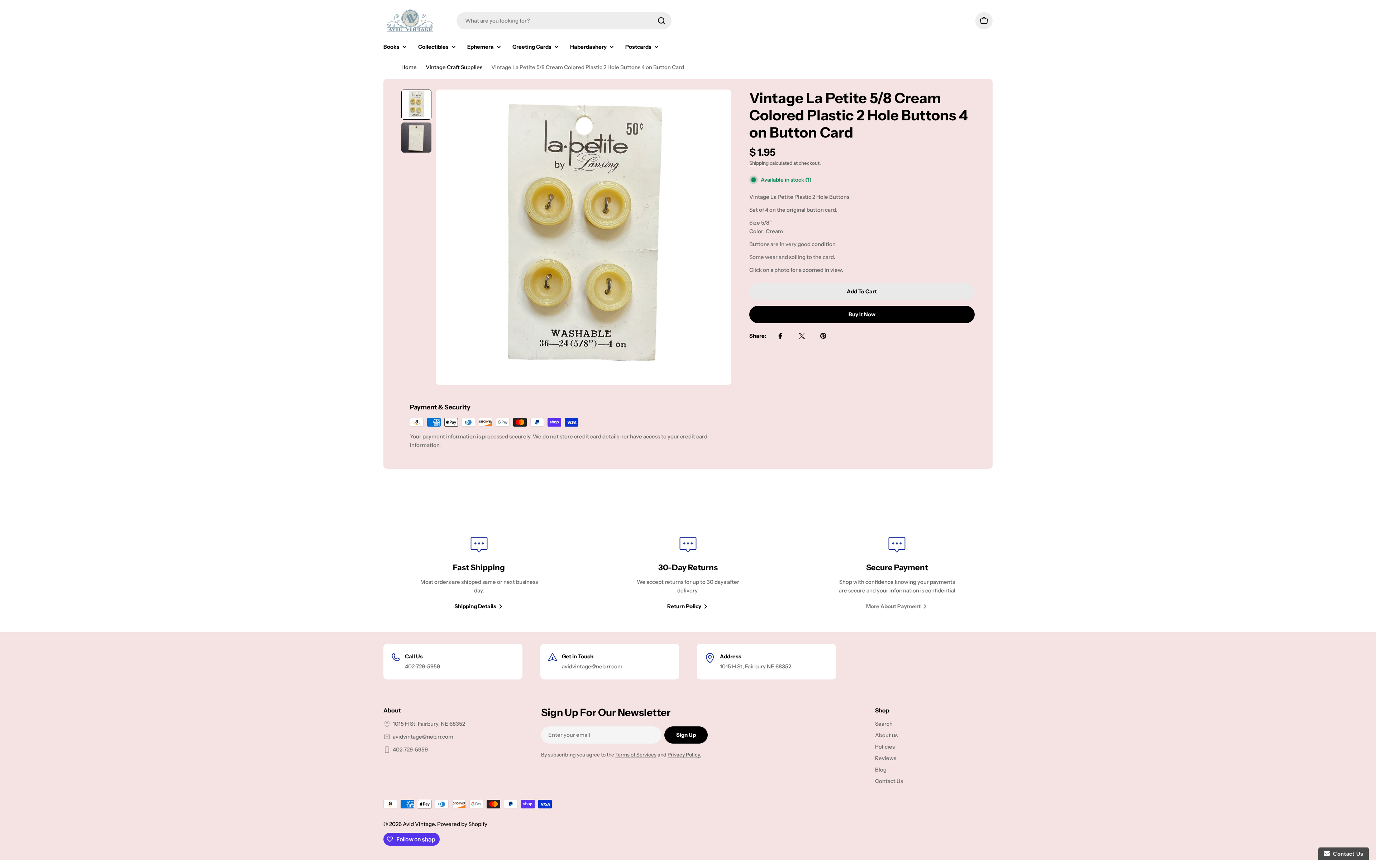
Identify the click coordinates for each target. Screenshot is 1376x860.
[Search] (661, 20)
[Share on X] (802, 336)
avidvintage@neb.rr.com (423, 736)
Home (409, 67)
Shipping (759, 163)
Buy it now (862, 314)
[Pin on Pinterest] (823, 336)
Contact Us (1346, 854)
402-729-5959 (410, 749)
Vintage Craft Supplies (454, 67)
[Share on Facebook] (780, 336)
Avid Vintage (419, 824)
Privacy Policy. (684, 754)
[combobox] (564, 20)
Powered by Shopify (462, 824)
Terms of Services (635, 754)
